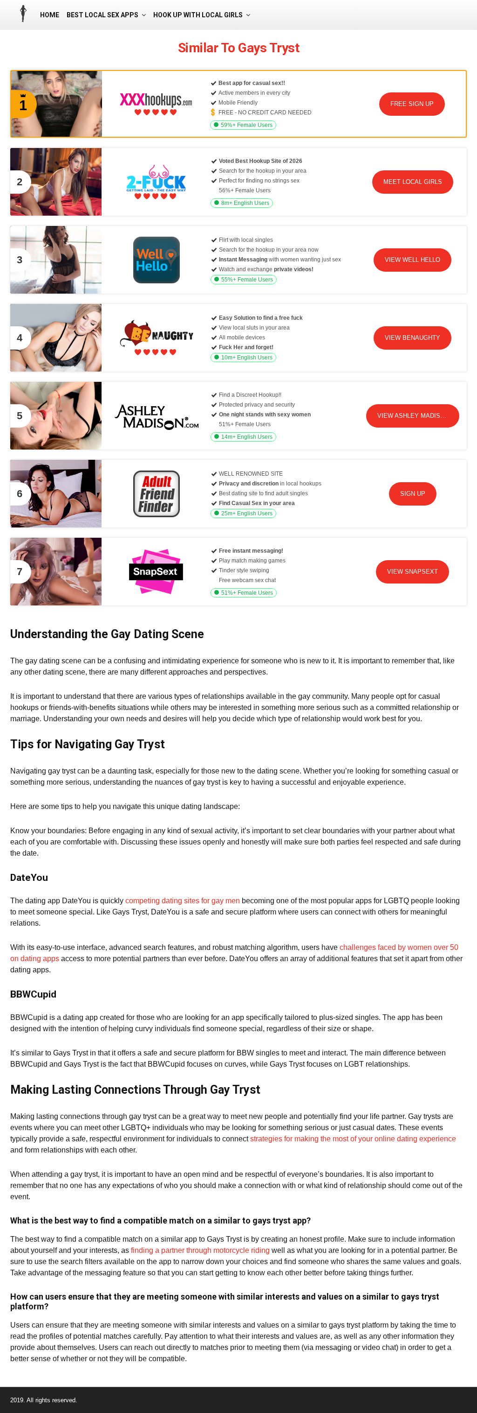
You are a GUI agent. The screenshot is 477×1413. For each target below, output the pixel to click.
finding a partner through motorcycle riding (200, 1250)
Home (49, 15)
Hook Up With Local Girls (198, 15)
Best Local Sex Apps (102, 15)
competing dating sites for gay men (182, 901)
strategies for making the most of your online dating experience (353, 1139)
